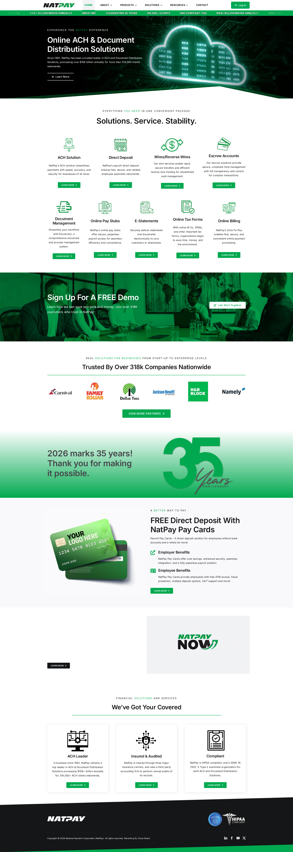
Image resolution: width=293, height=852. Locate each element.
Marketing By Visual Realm (137, 838)
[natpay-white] (66, 817)
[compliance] (227, 813)
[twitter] (244, 838)
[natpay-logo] (59, 4)
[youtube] (238, 838)
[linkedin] (225, 838)
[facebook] (231, 838)
